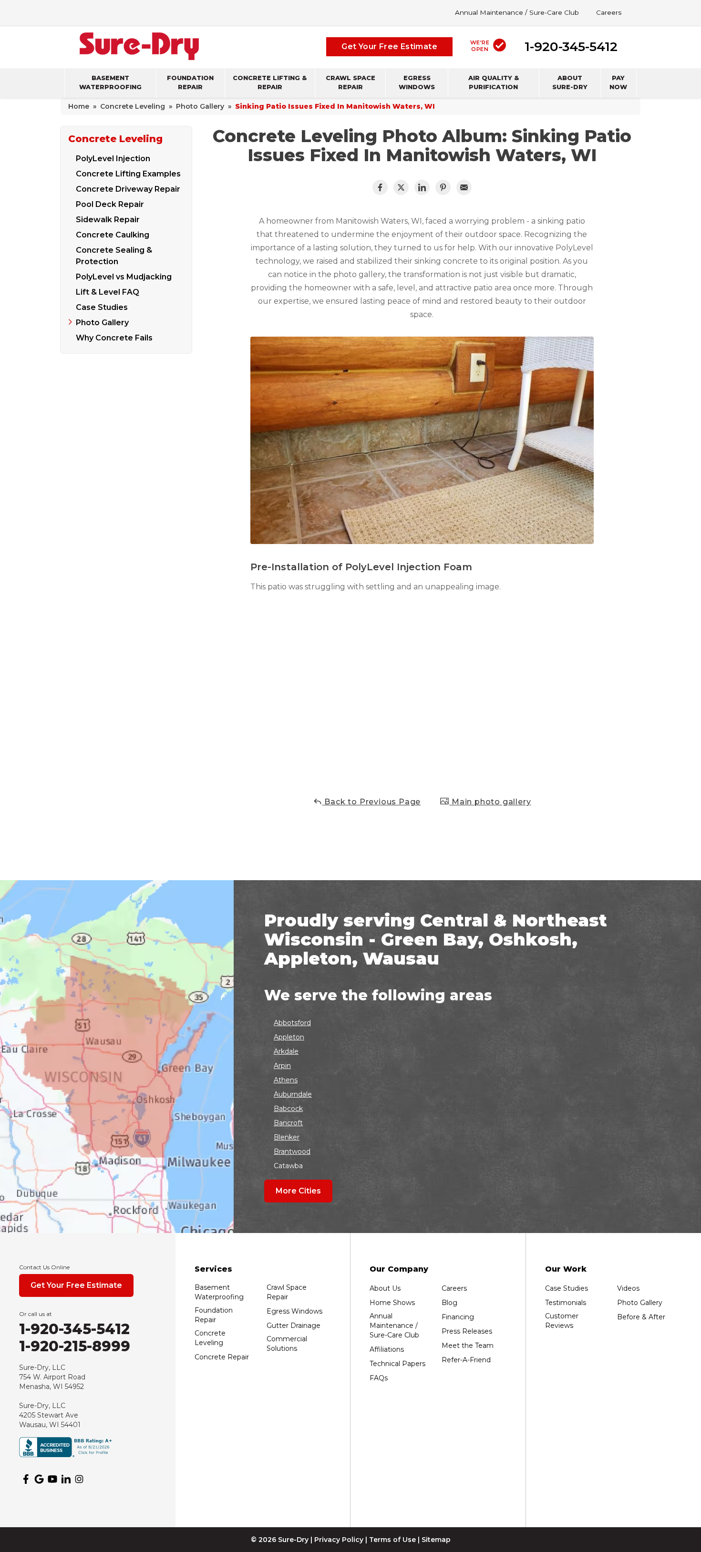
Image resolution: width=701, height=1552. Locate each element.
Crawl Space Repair (350, 82)
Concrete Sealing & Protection (114, 256)
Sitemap (436, 1539)
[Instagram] (79, 1479)
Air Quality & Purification (493, 82)
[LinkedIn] (66, 1479)
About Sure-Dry (570, 82)
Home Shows (392, 1302)
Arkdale (286, 1051)
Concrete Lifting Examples (128, 173)
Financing (458, 1317)
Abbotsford (292, 1022)
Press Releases (467, 1331)
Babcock (288, 1108)
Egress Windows (417, 82)
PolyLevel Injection (113, 158)
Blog (449, 1302)
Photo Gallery (102, 322)
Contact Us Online (44, 1267)
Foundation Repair (190, 82)
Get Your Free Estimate (389, 46)
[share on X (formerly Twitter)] (401, 187)
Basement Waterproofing (110, 82)
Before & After (641, 1317)
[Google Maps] (39, 1479)
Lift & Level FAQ (107, 292)
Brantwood (292, 1151)
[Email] (464, 187)
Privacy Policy (338, 1539)
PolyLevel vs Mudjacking (124, 276)
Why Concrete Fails (114, 337)
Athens (286, 1080)
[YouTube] (52, 1479)
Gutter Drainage (293, 1325)
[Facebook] (25, 1479)
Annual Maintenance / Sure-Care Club (517, 12)
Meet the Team (468, 1345)
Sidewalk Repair (108, 219)
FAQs (379, 1378)
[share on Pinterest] (443, 187)
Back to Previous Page (371, 801)
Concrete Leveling (115, 138)
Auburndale (293, 1094)
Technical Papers (397, 1363)
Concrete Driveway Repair (128, 189)
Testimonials (565, 1302)
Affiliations (387, 1349)
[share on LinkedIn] (422, 187)
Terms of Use (392, 1539)
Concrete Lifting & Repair (270, 82)
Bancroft (288, 1123)
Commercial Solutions (287, 1344)
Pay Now (618, 82)
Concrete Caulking (112, 234)
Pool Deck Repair (110, 204)
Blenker (286, 1137)
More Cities (298, 1190)
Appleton (289, 1037)
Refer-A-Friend (466, 1360)
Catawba (288, 1165)
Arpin (282, 1065)
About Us (385, 1288)
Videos (628, 1288)
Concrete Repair (222, 1357)
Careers (608, 12)
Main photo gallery (490, 801)
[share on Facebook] (380, 187)
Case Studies (102, 307)
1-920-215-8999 (74, 1346)
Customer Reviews (561, 1321)
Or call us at (35, 1313)
